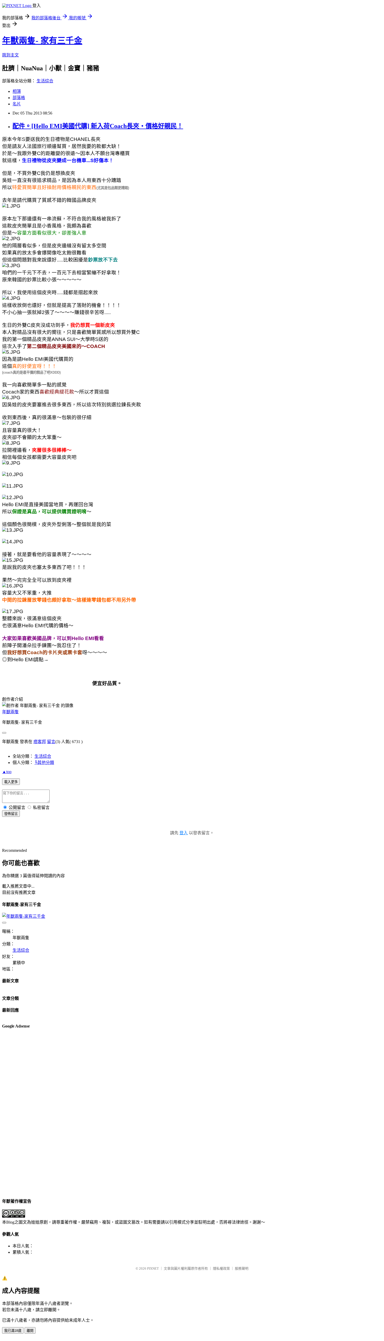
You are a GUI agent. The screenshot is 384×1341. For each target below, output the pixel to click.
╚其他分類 (44, 762)
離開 (30, 1331)
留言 (51, 741)
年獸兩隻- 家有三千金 (42, 40)
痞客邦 (39, 741)
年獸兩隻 (10, 712)
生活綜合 (45, 81)
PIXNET (153, 1268)
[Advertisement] (23, 1112)
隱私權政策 (221, 1268)
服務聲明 (241, 1268)
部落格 (19, 97)
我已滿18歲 (12, 1331)
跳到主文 (10, 55)
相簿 (17, 91)
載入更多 (11, 782)
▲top (6, 771)
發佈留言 (11, 814)
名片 (17, 104)
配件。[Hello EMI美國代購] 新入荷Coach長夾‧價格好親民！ (98, 126)
